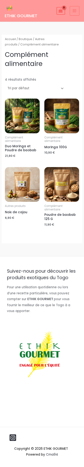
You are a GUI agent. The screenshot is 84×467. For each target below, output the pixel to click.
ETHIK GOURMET (21, 16)
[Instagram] (13, 437)
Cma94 (52, 454)
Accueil (10, 39)
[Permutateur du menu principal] (74, 11)
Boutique (25, 39)
